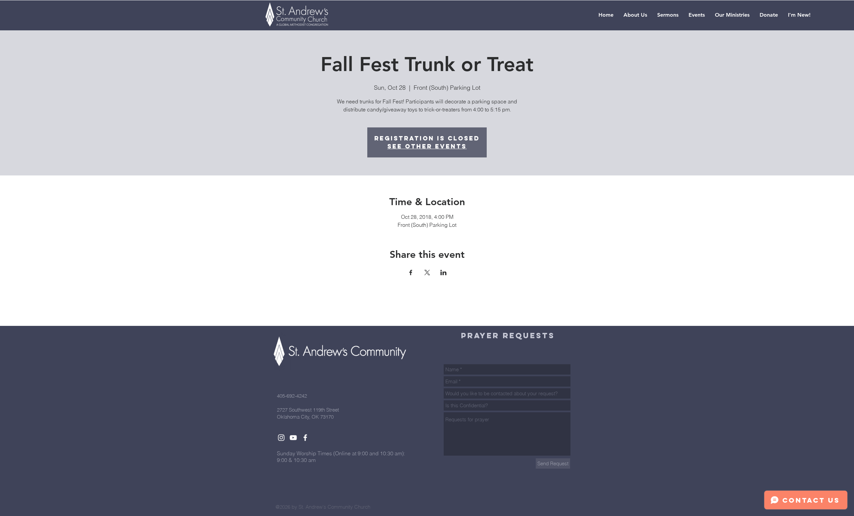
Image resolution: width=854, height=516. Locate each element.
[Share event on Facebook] (411, 272)
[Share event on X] (427, 272)
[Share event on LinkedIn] (443, 272)
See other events (427, 146)
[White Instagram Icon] (281, 437)
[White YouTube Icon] (293, 437)
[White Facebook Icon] (305, 437)
